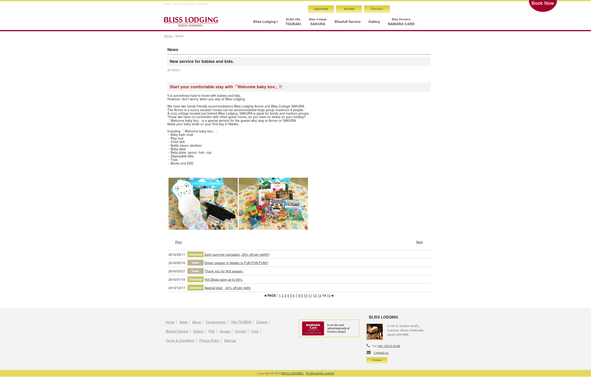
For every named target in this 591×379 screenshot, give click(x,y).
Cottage (262, 322)
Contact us (381, 353)
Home (168, 36)
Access (225, 331)
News (183, 322)
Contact (240, 331)
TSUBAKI (293, 21)
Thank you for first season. (224, 271)
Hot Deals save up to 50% (223, 279)
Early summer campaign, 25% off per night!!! (237, 254)
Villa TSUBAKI (241, 322)
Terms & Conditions (180, 340)
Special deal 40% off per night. (228, 287)
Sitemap (230, 340)
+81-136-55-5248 (389, 346)
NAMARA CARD (401, 21)
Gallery (374, 21)
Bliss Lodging (265, 21)
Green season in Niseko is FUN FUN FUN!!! (236, 262)
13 (319, 295)
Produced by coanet (320, 373)
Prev (178, 242)
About (196, 322)
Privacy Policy (209, 340)
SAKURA (318, 21)
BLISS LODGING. (293, 373)
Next (419, 242)
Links (255, 331)
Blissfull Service (348, 21)
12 (315, 295)
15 (329, 295)
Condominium (216, 322)
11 (310, 295)
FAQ (211, 331)
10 (306, 295)
